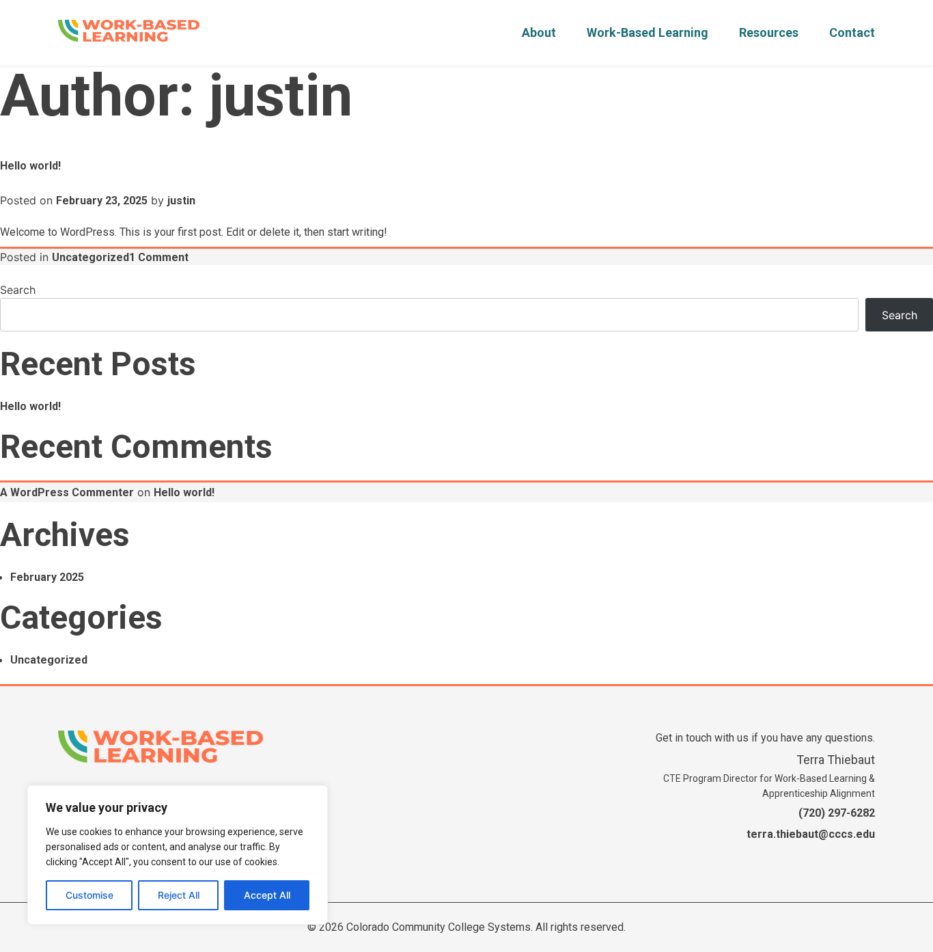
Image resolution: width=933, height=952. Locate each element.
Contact (852, 32)
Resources (768, 32)
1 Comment (159, 257)
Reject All (178, 895)
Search (18, 290)
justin (181, 200)
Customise (89, 895)
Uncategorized (90, 257)
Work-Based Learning (647, 32)
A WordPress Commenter (67, 492)
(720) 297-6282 (836, 813)
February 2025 (47, 577)
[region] (177, 855)
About (539, 32)
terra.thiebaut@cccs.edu (811, 834)
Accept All (267, 895)
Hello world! (30, 165)
